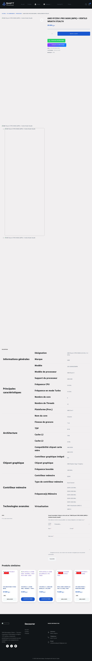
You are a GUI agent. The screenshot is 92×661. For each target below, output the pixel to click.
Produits (29, 4)
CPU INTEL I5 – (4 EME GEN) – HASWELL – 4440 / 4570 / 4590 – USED (27, 588)
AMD (54, 52)
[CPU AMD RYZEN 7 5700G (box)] (10, 578)
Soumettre (52, 558)
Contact (27, 631)
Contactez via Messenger (58, 45)
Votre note (49, 524)
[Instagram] (15, 646)
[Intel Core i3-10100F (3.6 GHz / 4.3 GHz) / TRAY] (64, 578)
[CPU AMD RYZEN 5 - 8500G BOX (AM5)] (82, 578)
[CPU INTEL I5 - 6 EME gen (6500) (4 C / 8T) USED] (46, 578)
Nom (49, 528)
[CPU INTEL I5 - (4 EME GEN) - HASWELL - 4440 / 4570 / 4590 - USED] (28, 578)
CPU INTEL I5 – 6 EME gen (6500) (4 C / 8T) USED (45, 588)
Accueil (22, 4)
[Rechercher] (86, 4)
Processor (57, 50)
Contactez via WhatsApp (57, 41)
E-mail (72, 528)
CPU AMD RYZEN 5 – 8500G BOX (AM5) (80, 588)
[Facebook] (7, 646)
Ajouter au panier (74, 33)
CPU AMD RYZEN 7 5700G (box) (9, 588)
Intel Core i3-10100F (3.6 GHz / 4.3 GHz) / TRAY (63, 588)
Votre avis (51, 536)
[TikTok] (11, 646)
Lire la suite (10, 599)
